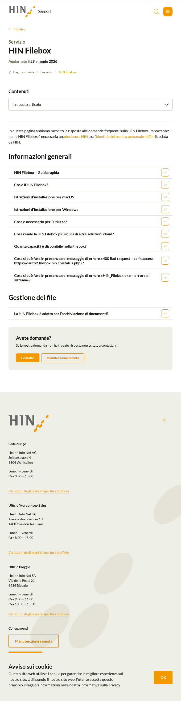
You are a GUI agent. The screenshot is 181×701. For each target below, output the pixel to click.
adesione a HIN (75, 136)
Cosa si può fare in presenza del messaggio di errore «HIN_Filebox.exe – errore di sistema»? (81, 277)
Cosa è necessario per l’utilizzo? (40, 221)
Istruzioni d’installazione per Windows (46, 209)
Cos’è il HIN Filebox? (31, 184)
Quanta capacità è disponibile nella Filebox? (50, 246)
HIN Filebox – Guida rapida (36, 172)
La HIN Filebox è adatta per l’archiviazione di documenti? (61, 313)
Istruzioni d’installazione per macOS (44, 197)
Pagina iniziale (23, 72)
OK (163, 677)
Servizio (46, 72)
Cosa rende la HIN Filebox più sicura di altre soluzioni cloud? (64, 234)
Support (44, 11)
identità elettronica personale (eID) (124, 136)
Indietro (19, 29)
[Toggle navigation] (168, 11)
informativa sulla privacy (100, 685)
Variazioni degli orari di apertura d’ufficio (38, 491)
